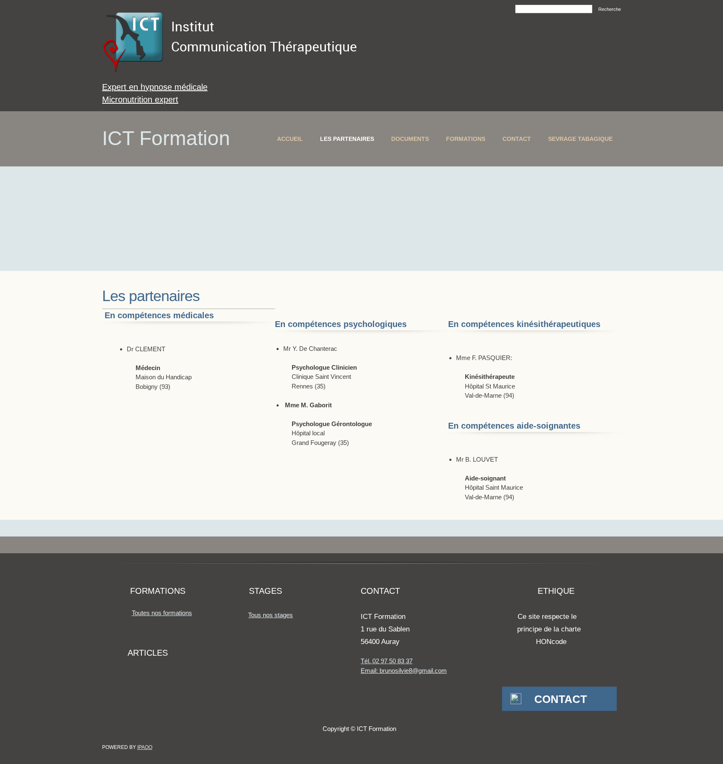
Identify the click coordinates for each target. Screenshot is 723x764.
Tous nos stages (270, 614)
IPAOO (144, 747)
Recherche (609, 9)
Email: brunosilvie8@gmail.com (404, 670)
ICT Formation (166, 138)
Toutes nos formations (162, 612)
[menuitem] (290, 139)
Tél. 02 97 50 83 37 (387, 660)
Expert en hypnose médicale (155, 87)
